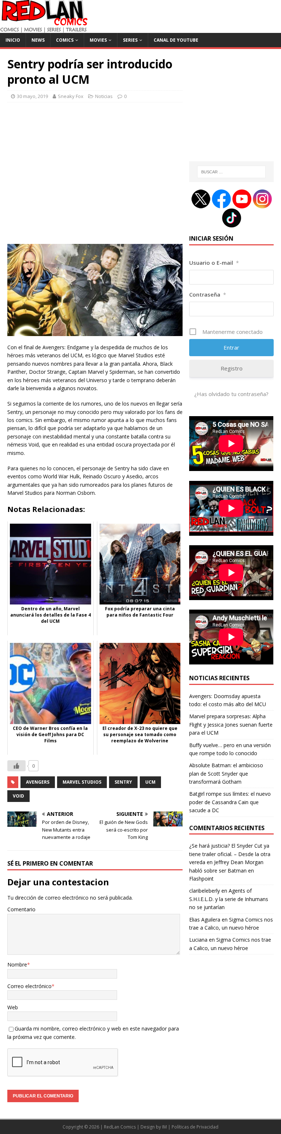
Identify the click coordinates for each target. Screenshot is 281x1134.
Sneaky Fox (70, 96)
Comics (65, 40)
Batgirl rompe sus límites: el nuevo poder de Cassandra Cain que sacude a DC (230, 802)
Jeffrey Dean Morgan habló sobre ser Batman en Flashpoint (226, 870)
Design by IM (153, 1127)
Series (130, 40)
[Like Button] (16, 765)
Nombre (17, 964)
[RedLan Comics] (43, 28)
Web (12, 1007)
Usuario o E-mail (214, 262)
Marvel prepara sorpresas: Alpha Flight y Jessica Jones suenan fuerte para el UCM (231, 724)
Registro (232, 368)
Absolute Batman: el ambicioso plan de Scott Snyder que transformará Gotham (226, 773)
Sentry (123, 782)
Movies (98, 40)
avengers (37, 782)
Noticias (104, 96)
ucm (150, 782)
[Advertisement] (95, 177)
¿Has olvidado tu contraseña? (231, 394)
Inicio (12, 40)
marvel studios (82, 782)
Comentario (21, 909)
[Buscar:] (231, 172)
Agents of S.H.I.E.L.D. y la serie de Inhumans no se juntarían (228, 899)
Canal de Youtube (176, 40)
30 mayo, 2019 (32, 96)
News (38, 40)
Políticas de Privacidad (195, 1127)
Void (18, 796)
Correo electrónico (29, 986)
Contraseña (207, 294)
